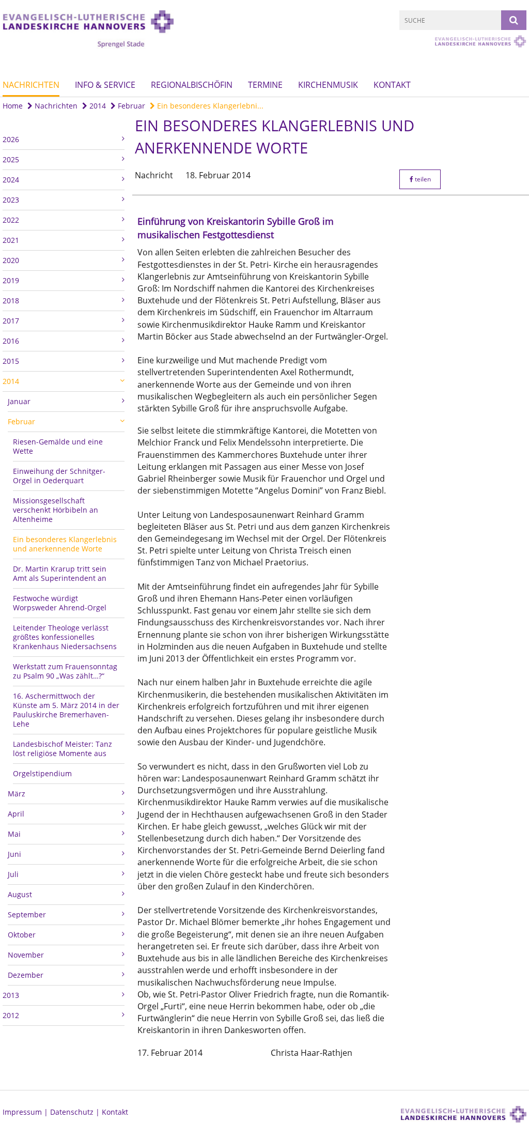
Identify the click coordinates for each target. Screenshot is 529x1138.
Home (13, 106)
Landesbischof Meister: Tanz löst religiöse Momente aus (62, 748)
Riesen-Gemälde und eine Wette (58, 446)
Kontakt (392, 84)
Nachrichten (31, 84)
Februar (130, 106)
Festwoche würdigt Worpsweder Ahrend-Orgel (59, 602)
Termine (265, 84)
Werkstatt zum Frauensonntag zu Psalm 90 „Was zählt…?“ (65, 671)
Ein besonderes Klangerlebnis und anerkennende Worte (65, 543)
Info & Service (105, 84)
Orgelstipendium (42, 773)
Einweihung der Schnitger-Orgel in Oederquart (59, 475)
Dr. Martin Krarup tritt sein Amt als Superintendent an (59, 573)
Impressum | (26, 1112)
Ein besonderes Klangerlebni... (209, 106)
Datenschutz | (76, 1112)
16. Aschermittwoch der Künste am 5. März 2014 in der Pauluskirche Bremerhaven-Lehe (66, 710)
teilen (422, 179)
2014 (96, 106)
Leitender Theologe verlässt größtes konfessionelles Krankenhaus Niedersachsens (65, 637)
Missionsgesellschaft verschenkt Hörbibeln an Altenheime (55, 510)
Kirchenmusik (328, 84)
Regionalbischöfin (191, 84)
